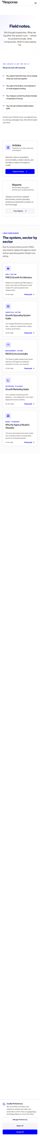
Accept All (20, 1132)
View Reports (18, 211)
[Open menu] (35, 3)
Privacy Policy (14, 1114)
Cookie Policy (31, 1112)
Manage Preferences (20, 1119)
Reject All (20, 1126)
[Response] (11, 3)
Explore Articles (18, 171)
